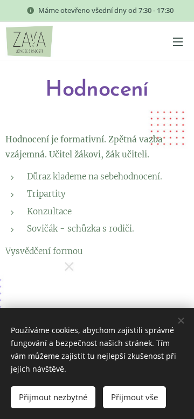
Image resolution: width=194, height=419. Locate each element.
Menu (178, 41)
